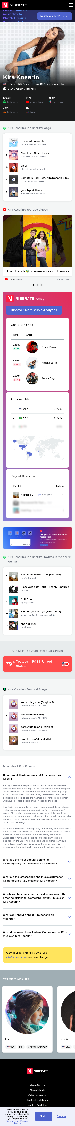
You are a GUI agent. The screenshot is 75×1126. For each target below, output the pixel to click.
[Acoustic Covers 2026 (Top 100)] (13, 576)
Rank (15, 334)
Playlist (17, 486)
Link (39, 494)
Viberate (14, 5)
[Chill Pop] (13, 600)
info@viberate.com (17, 957)
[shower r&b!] (13, 625)
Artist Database (37, 1095)
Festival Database (37, 1100)
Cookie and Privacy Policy (17, 1122)
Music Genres (38, 1085)
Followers (61, 486)
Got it (44, 1116)
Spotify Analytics (37, 1105)
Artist (29, 334)
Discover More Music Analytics (34, 310)
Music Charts (37, 1090)
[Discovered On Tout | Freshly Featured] (13, 588)
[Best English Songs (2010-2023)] (13, 613)
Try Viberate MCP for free (54, 16)
